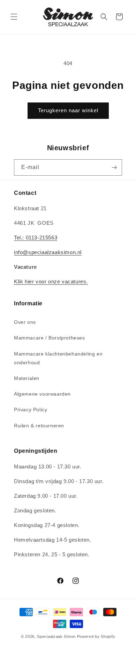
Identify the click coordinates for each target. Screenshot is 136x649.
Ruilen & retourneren (39, 425)
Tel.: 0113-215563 (35, 237)
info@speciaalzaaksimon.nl (48, 252)
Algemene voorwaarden (42, 394)
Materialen (26, 378)
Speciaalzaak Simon (56, 636)
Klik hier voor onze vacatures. (51, 281)
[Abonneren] (114, 167)
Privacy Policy (30, 409)
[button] (14, 16)
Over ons (25, 322)
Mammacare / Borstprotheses (49, 338)
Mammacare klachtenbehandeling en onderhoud (58, 358)
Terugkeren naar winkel (68, 110)
